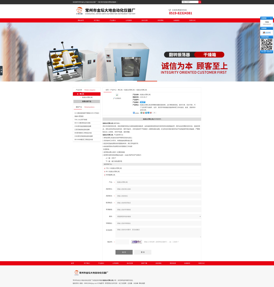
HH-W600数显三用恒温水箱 (83, 139)
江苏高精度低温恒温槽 (81, 129)
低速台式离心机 (87, 97)
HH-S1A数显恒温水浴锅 (82, 123)
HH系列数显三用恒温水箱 (83, 133)
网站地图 (142, 283)
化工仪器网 (122, 283)
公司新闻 (129, 20)
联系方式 (192, 20)
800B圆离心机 (110, 175)
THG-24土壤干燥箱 (80, 119)
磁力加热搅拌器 (117, 161)
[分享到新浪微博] (143, 112)
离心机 (82, 94)
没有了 (114, 158)
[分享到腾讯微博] (146, 112)
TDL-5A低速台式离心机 (114, 168)
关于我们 (97, 20)
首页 (107, 90)
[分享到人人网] (148, 112)
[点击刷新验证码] (136, 242)
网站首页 (81, 20)
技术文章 (145, 20)
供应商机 (161, 20)
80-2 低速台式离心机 (113, 171)
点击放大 (118, 98)
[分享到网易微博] (151, 112)
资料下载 (144, 263)
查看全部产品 (86, 101)
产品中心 (113, 90)
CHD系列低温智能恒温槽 (82, 126)
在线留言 (176, 20)
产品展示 (113, 20)
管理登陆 (108, 283)
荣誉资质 (173, 263)
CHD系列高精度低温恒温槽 (83, 136)
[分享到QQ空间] (141, 112)
